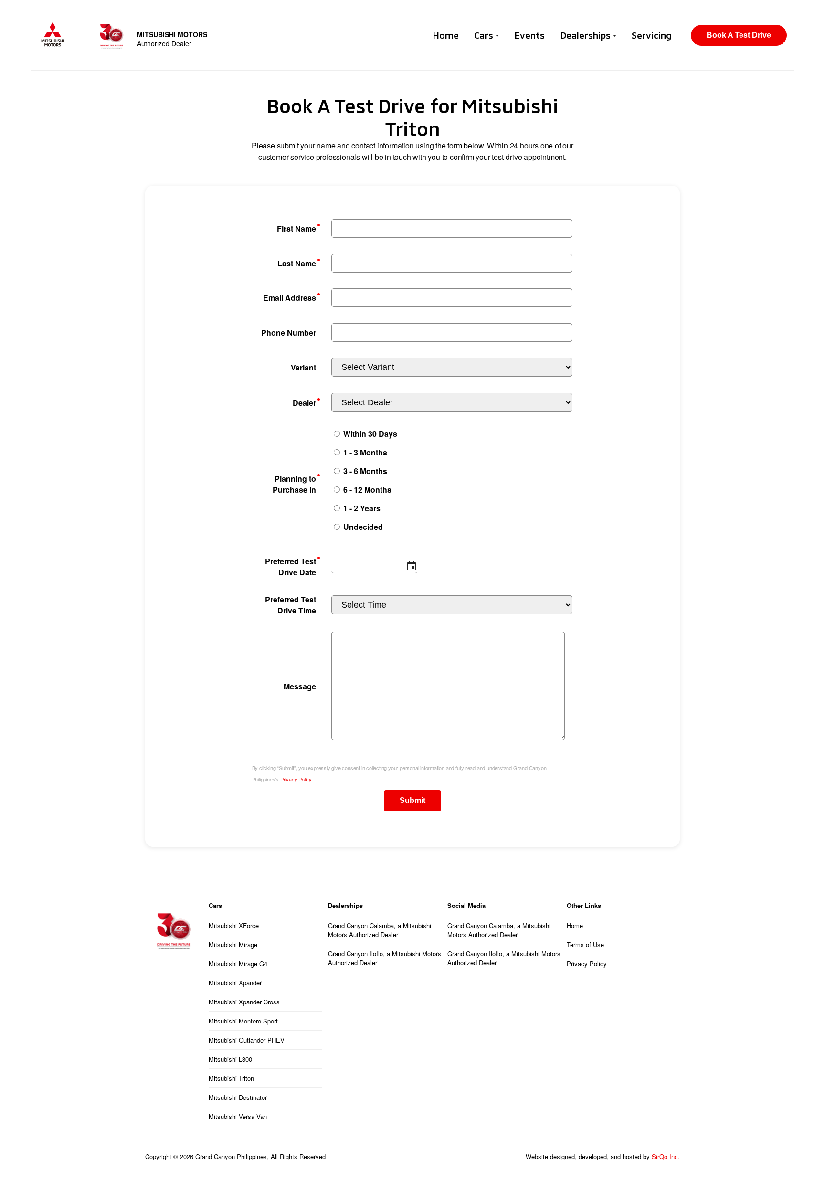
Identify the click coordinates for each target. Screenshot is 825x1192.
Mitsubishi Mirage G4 (238, 963)
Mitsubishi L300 (230, 1059)
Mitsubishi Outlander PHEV (247, 1039)
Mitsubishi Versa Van (238, 1116)
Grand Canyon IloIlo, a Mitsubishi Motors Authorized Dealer (384, 958)
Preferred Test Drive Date (290, 567)
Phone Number (288, 332)
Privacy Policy (295, 779)
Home (446, 35)
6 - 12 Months (366, 489)
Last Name (296, 263)
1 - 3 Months (364, 452)
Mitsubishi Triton (231, 1078)
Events (529, 35)
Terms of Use (585, 944)
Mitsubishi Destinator (238, 1097)
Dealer (304, 402)
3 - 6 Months (364, 470)
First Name (296, 228)
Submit (412, 800)
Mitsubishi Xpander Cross (244, 1001)
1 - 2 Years (361, 508)
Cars (485, 35)
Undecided (362, 526)
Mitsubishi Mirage (233, 944)
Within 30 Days (369, 433)
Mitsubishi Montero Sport (243, 1020)
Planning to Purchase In (294, 484)
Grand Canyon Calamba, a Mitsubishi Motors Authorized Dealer (379, 930)
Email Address (289, 297)
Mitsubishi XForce (234, 925)
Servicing (652, 35)
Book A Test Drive (739, 35)
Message (300, 686)
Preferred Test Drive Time (290, 605)
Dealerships (586, 35)
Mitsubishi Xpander (235, 982)
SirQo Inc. (666, 1156)
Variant (303, 367)
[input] (374, 566)
